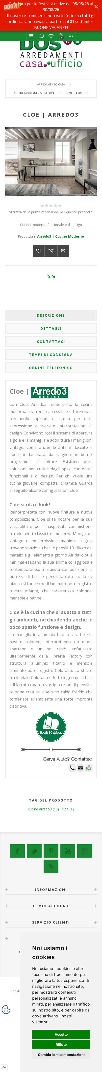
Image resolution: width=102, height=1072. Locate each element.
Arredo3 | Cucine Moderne (60, 236)
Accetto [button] (61, 1034)
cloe (65, 809)
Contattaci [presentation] (51, 341)
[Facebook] (17, 851)
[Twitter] (34, 851)
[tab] (51, 315)
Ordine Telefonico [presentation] (51, 367)
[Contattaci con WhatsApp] (89, 770)
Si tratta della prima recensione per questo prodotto (51, 212)
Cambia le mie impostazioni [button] (61, 1054)
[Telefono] (72, 770)
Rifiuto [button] (61, 1044)
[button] (51, 15)
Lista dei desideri (51, 36)
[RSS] (51, 866)
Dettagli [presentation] (51, 328)
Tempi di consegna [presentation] (51, 354)
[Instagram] (84, 851)
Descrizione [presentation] (51, 315)
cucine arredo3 (40, 809)
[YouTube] (67, 851)
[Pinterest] (51, 851)
